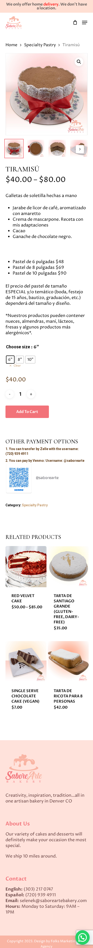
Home (11, 45)
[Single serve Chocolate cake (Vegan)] (25, 661)
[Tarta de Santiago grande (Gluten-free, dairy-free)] (68, 566)
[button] (84, 22)
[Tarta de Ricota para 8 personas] (68, 661)
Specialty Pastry (40, 45)
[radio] (10, 359)
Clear (17, 365)
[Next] (80, 149)
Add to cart (27, 411)
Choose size (18, 347)
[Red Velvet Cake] (25, 566)
